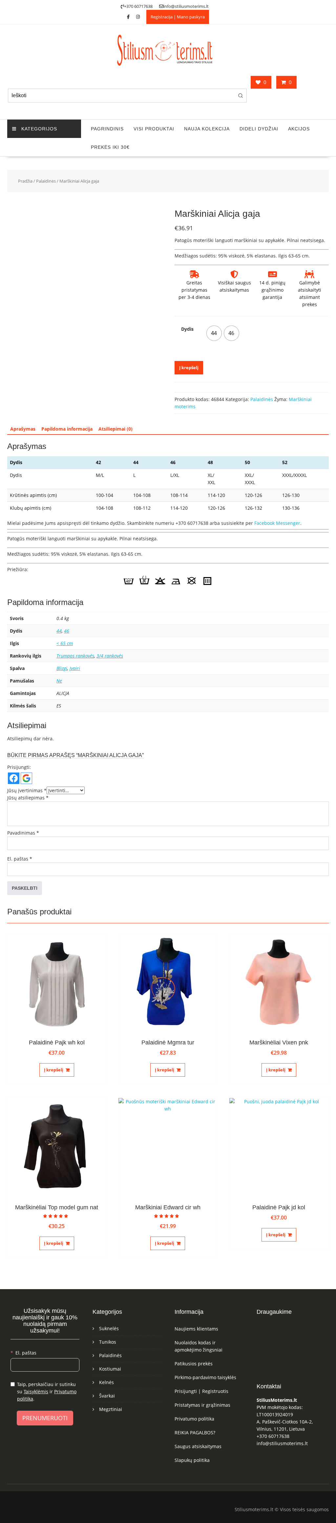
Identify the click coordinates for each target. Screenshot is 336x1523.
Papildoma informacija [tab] (67, 429)
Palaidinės (46, 181)
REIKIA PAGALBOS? (195, 1432)
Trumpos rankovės (75, 656)
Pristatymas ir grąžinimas (202, 1405)
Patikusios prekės (194, 1363)
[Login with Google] (26, 778)
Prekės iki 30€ (110, 147)
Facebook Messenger (277, 523)
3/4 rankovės (109, 656)
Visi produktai (154, 128)
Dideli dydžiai (259, 128)
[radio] (214, 333)
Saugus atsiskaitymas (198, 1446)
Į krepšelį (189, 367)
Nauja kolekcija (207, 128)
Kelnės (106, 1382)
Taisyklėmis (36, 1391)
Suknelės (109, 1328)
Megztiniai (110, 1409)
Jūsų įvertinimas (27, 790)
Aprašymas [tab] (22, 429)
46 (66, 631)
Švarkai (107, 1396)
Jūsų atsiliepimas (28, 798)
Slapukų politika (192, 1460)
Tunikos (107, 1342)
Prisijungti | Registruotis (201, 1391)
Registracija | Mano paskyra (178, 17)
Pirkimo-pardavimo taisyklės (205, 1377)
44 (59, 631)
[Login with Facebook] (13, 778)
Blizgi (61, 668)
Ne (59, 681)
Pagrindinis (107, 128)
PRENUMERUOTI (45, 1418)
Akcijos (299, 128)
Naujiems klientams (196, 1329)
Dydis (187, 329)
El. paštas (19, 859)
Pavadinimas (23, 833)
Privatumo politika (194, 1419)
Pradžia (25, 181)
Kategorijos (39, 128)
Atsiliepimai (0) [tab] (115, 429)
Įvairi (75, 668)
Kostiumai (110, 1369)
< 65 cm (64, 643)
